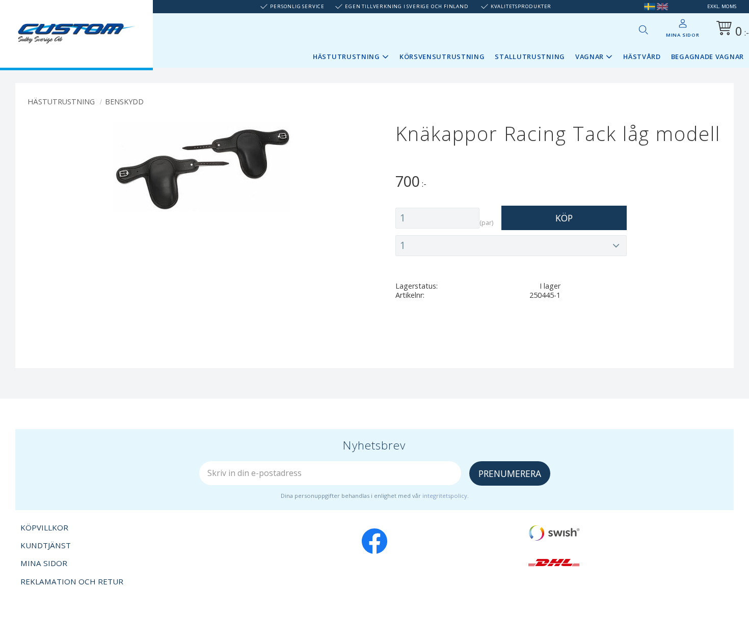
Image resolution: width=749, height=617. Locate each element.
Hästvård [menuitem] (642, 56)
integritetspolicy (444, 495)
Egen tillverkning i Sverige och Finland (406, 6)
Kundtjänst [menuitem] (45, 545)
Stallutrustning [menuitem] (530, 56)
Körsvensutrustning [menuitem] (442, 56)
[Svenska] (649, 6)
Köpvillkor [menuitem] (44, 527)
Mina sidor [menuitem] (683, 35)
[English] (662, 6)
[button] (643, 29)
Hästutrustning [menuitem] (346, 56)
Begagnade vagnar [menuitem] (707, 56)
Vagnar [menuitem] (589, 56)
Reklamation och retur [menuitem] (71, 581)
